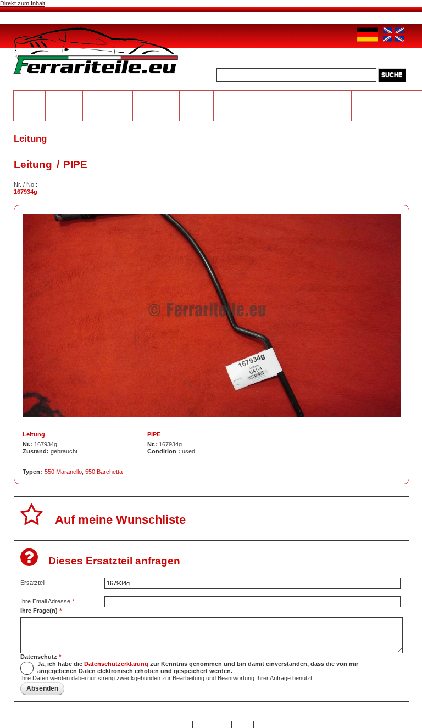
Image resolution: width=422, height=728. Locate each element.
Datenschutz (40, 656)
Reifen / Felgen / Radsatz (196, 103)
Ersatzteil (32, 582)
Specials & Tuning (369, 103)
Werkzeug (234, 96)
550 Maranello (63, 471)
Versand (189, 16)
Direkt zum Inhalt (22, 3)
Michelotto (156, 96)
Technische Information (279, 100)
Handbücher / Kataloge (327, 100)
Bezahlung (134, 16)
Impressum (212, 724)
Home (36, 16)
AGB (242, 724)
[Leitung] (211, 414)
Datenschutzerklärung (116, 663)
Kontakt (135, 724)
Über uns (79, 16)
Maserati (64, 96)
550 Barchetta (104, 471)
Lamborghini (108, 96)
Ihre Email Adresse (47, 601)
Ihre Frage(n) (41, 610)
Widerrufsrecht (277, 724)
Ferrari (29, 96)
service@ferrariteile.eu (297, 15)
